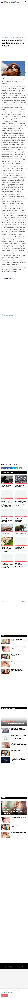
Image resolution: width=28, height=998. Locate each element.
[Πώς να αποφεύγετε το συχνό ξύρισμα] (5, 664)
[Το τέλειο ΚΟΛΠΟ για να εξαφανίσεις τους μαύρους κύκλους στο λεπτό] (5, 671)
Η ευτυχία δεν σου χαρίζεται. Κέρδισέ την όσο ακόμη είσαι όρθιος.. (18, 759)
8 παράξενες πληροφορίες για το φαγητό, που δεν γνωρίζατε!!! (6, 549)
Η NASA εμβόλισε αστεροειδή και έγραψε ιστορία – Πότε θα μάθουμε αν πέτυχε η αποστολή (20, 502)
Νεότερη (4, 601)
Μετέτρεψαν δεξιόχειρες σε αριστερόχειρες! (19, 565)
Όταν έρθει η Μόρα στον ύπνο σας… (6, 486)
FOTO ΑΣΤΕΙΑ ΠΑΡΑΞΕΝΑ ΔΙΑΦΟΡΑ (17, 37)
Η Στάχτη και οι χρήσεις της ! (5, 534)
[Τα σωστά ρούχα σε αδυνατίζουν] (5, 656)
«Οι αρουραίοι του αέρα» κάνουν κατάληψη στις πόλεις (20, 486)
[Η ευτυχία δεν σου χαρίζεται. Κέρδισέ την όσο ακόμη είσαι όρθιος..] (5, 760)
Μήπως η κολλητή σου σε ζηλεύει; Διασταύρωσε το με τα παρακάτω (18, 641)
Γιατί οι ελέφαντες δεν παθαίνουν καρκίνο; (20, 534)
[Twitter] (13, 468)
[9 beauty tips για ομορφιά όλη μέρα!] (5, 649)
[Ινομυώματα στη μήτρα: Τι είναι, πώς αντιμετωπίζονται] (5, 730)
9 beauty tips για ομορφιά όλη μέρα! (18, 647)
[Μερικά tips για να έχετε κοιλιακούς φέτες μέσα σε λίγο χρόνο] (5, 745)
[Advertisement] (14, 21)
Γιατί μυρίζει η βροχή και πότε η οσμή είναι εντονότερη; (6, 520)
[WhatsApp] (16, 468)
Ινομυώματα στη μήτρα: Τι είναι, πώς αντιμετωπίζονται (18, 729)
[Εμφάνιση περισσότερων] (23, 468)
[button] (2, 2)
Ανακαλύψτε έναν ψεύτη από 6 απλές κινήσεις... (19, 548)
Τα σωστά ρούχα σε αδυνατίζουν (15, 655)
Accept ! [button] (5, 995)
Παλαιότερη (23, 601)
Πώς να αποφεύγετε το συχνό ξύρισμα (18, 662)
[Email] (20, 468)
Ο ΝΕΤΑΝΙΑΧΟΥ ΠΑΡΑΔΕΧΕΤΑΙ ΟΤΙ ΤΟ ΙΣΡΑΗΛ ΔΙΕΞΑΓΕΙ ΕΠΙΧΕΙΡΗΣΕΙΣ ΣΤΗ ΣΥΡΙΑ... (18, 737)
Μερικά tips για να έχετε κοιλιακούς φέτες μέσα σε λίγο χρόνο (19, 744)
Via (2, 274)
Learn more (10, 992)
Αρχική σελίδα (4, 37)
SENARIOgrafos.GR (18, 966)
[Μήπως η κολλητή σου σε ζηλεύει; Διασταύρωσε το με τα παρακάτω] (5, 641)
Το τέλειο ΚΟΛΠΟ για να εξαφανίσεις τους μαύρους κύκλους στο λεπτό (17, 670)
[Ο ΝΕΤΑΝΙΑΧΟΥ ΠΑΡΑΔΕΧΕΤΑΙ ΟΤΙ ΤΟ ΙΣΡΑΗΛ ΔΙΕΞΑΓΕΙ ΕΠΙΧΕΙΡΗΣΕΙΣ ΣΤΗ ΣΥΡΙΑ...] (5, 738)
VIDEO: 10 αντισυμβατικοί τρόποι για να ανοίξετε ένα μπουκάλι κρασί (7, 565)
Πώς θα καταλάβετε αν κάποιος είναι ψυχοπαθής (20, 520)
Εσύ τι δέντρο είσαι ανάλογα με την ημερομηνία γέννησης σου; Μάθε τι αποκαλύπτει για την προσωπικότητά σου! (7, 503)
